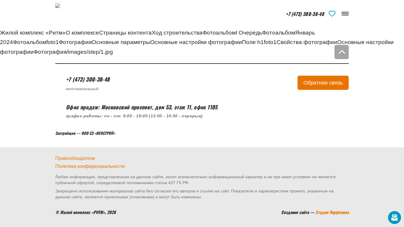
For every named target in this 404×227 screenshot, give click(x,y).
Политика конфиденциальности (90, 166)
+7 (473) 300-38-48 (305, 14)
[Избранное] (332, 13)
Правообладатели (75, 158)
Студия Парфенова (332, 212)
